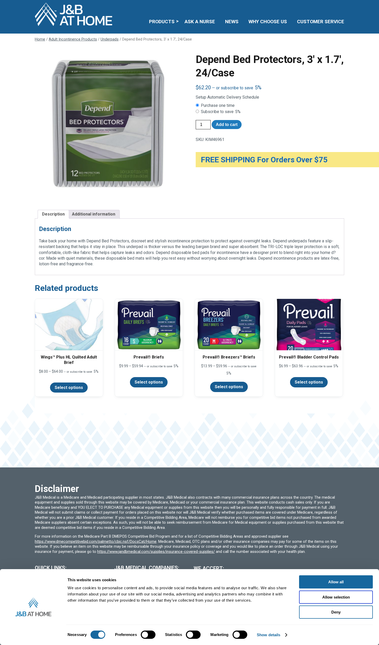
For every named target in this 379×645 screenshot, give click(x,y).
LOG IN (307, 6)
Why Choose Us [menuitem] (268, 22)
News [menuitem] (231, 22)
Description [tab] (53, 214)
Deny (336, 612)
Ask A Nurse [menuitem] (200, 22)
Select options (69, 387)
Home (40, 39)
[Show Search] (341, 6)
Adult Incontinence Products (73, 39)
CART (328, 6)
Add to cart (226, 124)
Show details (268, 635)
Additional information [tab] (93, 214)
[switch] (148, 635)
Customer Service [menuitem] (320, 22)
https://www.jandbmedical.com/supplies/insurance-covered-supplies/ (156, 551)
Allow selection (336, 597)
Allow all (336, 582)
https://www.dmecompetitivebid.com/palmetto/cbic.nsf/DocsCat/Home (95, 541)
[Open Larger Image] (109, 127)
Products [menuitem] (162, 22)
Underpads (110, 39)
